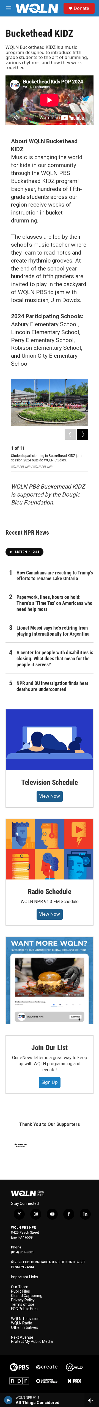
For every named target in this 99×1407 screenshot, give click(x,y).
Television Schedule (49, 782)
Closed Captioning (26, 1296)
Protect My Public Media (32, 1342)
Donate (81, 8)
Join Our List (49, 1048)
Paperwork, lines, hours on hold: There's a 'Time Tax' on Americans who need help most (54, 603)
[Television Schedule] (49, 739)
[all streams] (91, 1400)
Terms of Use (22, 1304)
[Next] (82, 434)
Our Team (19, 1287)
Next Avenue (22, 1337)
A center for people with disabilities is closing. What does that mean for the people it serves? (54, 658)
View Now (49, 796)
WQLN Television (25, 1319)
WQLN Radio (21, 1323)
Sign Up (50, 1082)
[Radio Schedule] (49, 849)
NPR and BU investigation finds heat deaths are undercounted (52, 686)
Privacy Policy (23, 1300)
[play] (8, 1400)
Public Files (20, 1291)
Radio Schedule (49, 891)
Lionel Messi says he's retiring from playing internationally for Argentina (52, 631)
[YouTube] (49, 980)
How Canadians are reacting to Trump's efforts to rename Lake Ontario (54, 576)
